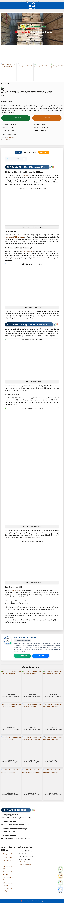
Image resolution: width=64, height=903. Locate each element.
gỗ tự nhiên (25, 175)
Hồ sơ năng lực (24, 862)
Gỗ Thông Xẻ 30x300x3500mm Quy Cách (10, 761)
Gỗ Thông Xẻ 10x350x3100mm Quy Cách (53, 695)
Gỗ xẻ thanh (7, 140)
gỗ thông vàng (16, 590)
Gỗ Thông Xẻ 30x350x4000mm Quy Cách (10, 728)
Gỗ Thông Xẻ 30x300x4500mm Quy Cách (32, 695)
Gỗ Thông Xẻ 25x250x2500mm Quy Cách (10, 695)
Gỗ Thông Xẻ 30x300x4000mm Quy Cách (10, 793)
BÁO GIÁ (48, 118)
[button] (2, 6)
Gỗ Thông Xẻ (6, 83)
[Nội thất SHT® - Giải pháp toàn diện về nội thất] (32, 5)
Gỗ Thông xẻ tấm (26, 251)
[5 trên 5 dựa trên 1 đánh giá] (32, 98)
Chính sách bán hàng (25, 865)
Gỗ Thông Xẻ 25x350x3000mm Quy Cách (53, 761)
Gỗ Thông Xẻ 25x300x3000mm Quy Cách (53, 728)
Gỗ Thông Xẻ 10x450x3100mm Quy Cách (32, 793)
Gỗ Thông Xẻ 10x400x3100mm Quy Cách (32, 761)
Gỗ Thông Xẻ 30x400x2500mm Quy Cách (32, 728)
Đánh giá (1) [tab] (43, 152)
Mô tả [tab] (18, 152)
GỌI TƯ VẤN (16, 118)
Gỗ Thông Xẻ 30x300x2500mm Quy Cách (53, 793)
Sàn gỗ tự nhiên (8, 854)
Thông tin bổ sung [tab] (30, 152)
